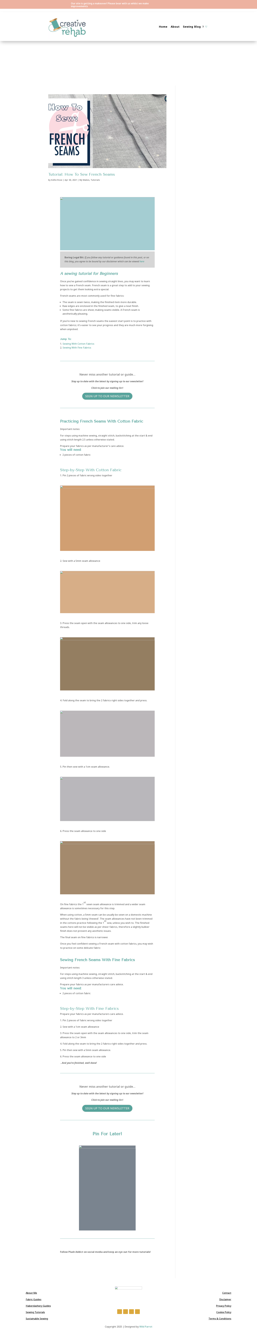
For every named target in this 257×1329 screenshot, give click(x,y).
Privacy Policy (223, 1305)
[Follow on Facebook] (194, 3)
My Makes (84, 179)
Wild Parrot (145, 1326)
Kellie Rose (56, 179)
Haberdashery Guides (38, 1305)
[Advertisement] (128, 63)
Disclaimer (225, 1299)
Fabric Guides (33, 1299)
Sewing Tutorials (35, 1312)
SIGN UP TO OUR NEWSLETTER (107, 396)
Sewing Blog (192, 26)
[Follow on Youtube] (206, 3)
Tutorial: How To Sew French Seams (81, 174)
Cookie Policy (223, 1312)
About (175, 26)
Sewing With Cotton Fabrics (78, 343)
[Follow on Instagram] (200, 3)
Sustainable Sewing (37, 1318)
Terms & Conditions (220, 1318)
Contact (226, 1293)
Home (163, 26)
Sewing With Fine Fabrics (77, 347)
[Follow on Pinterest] (137, 1311)
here (142, 261)
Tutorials (95, 179)
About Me (31, 1293)
